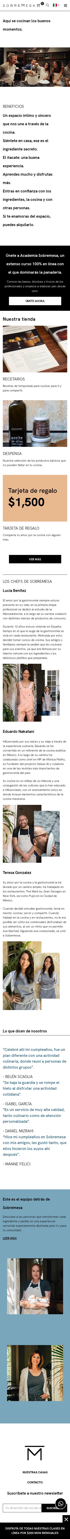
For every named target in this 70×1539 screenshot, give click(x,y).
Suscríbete (54, 1508)
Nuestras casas (35, 1472)
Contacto (35, 1482)
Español (56, 5)
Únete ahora (35, 301)
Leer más (10, 1238)
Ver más (35, 559)
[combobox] (56, 5)
